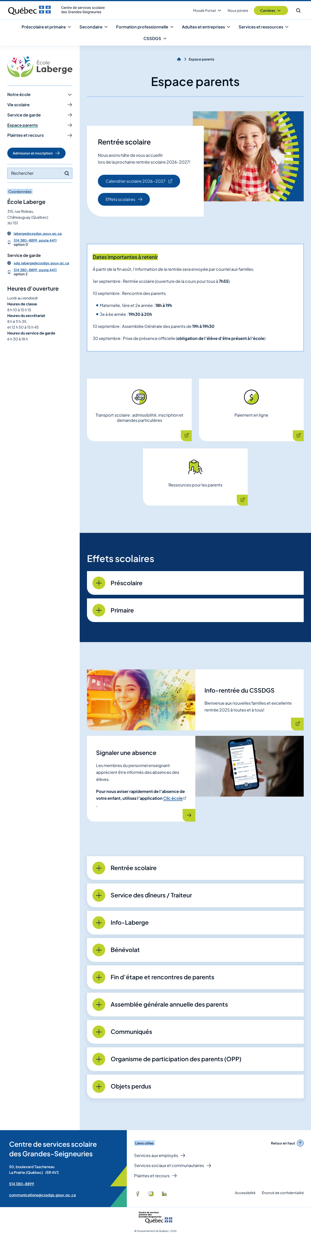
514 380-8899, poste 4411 (35, 240)
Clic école (174, 798)
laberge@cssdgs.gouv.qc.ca (38, 233)
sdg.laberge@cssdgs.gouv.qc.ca (41, 263)
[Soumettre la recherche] (66, 173)
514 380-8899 (21, 1183)
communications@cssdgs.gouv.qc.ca (42, 1194)
